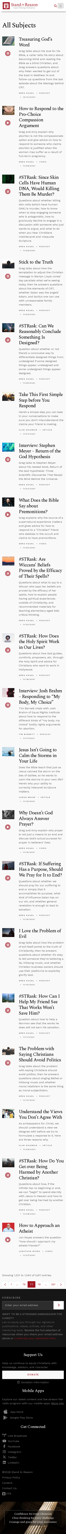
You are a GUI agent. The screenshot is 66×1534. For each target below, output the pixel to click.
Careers (7, 1482)
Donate (33, 1374)
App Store (16, 1411)
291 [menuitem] (53, 1284)
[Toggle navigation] (60, 5)
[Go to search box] (55, 6)
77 (32, 1285)
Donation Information (35, 1382)
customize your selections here (34, 1338)
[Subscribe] (58, 1305)
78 (40, 1285)
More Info (57, 1403)
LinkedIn (13, 1462)
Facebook (14, 1446)
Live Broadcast (17, 1435)
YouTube (13, 1441)
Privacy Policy (11, 1477)
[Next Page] (60, 1284)
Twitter (12, 1457)
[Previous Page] (5, 1284)
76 (25, 1285)
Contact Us (9, 1488)
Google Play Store (21, 1417)
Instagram (14, 1451)
